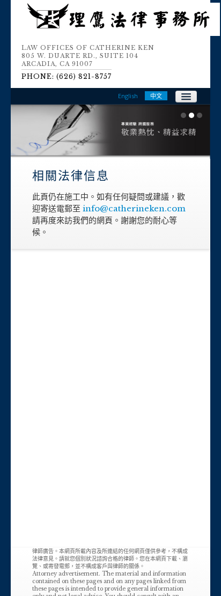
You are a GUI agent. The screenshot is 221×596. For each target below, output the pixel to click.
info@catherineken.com (134, 208)
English (128, 96)
